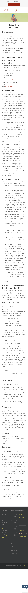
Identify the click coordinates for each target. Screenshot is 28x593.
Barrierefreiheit (22, 536)
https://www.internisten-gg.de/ (8, 54)
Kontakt (21, 527)
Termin (25, 588)
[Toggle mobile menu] (25, 8)
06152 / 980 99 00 (10, 1)
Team (21, 521)
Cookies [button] (11, 567)
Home (21, 514)
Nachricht (25, 591)
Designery (23, 567)
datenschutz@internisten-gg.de (11, 86)
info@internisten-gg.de (19, 1)
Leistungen (22, 517)
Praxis (21, 524)
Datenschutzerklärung (22, 533)
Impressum (22, 530)
